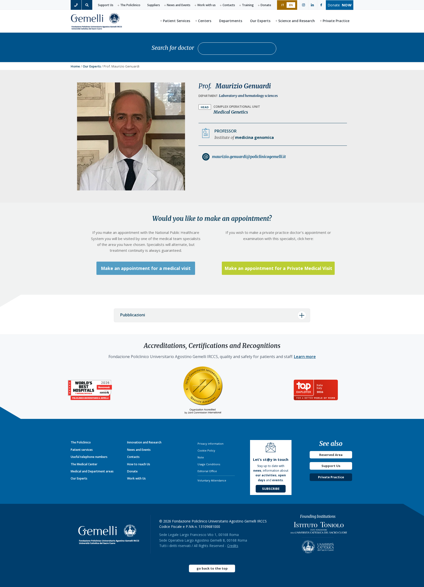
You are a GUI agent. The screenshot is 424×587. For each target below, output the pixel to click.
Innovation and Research (144, 442)
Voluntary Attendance (212, 480)
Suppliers (153, 5)
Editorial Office (207, 471)
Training (248, 5)
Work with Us (136, 478)
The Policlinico (130, 5)
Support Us (105, 5)
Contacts (229, 5)
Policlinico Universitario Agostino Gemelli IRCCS (96, 21)
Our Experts (92, 66)
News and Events (178, 5)
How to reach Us (138, 464)
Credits (232, 545)
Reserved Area (331, 455)
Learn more (305, 356)
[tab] (212, 315)
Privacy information (211, 443)
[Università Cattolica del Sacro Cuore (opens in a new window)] (318, 545)
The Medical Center (84, 464)
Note (201, 457)
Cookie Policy (206, 450)
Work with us (206, 5)
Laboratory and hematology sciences (248, 95)
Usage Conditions (209, 464)
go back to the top (212, 568)
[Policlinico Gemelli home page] (110, 534)
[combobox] (237, 48)
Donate (266, 5)
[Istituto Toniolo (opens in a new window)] (319, 529)
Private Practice (331, 477)
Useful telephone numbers (89, 457)
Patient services (82, 450)
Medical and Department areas (92, 471)
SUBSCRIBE (270, 488)
